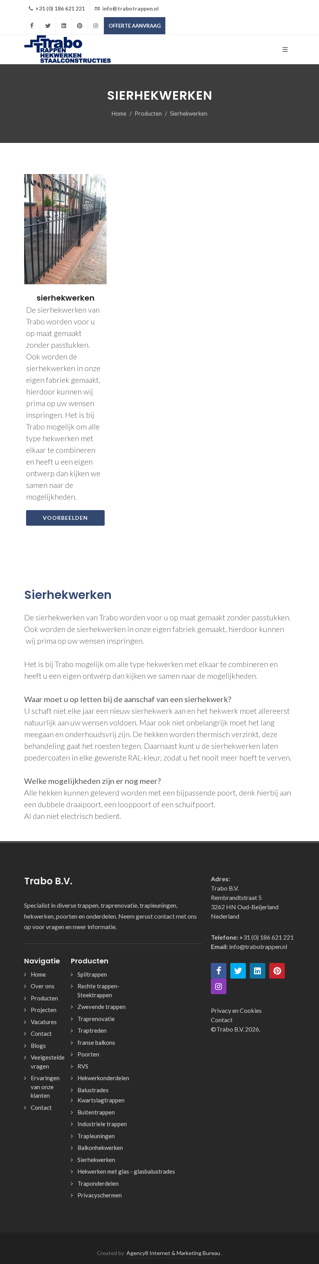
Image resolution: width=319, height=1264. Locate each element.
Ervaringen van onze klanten (45, 1086)
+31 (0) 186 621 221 (59, 8)
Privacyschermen (99, 1195)
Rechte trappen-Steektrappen (98, 990)
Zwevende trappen (101, 1006)
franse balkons (96, 1042)
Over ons (42, 985)
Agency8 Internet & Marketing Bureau (173, 1253)
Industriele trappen (102, 1123)
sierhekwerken (66, 297)
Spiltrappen (92, 974)
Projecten (43, 1009)
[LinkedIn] (64, 25)
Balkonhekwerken (100, 1147)
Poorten (88, 1054)
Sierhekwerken (96, 1159)
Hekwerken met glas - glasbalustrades (126, 1171)
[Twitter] (48, 25)
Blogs (38, 1045)
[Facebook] (32, 25)
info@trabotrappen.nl (130, 8)
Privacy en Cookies (236, 1010)
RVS (82, 1066)
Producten (148, 113)
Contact (41, 1033)
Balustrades (93, 1089)
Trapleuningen (96, 1135)
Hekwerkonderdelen (103, 1077)
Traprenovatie (96, 1018)
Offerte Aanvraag (135, 26)
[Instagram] (95, 25)
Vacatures (44, 1021)
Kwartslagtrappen (100, 1100)
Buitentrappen (96, 1112)
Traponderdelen (98, 1183)
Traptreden (92, 1030)
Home (119, 113)
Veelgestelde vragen (48, 1062)
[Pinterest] (80, 25)
